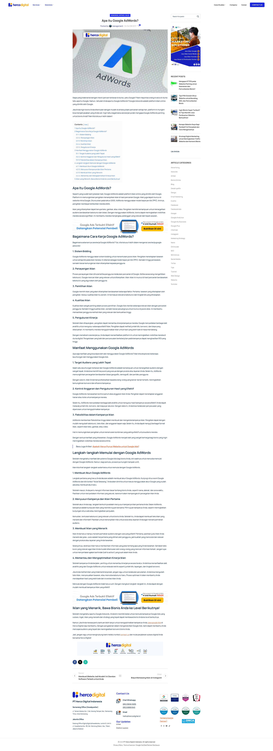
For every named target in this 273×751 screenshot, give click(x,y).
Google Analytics (177, 217)
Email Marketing (177, 197)
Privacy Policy (118, 745)
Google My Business (178, 222)
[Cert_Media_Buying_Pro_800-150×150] (175, 711)
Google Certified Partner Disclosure (148, 745)
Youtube (174, 284)
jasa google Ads (154, 622)
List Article (175, 151)
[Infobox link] (136, 714)
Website (174, 280)
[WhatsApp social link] (85, 662)
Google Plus (175, 226)
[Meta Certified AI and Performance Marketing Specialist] (175, 698)
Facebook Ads (176, 209)
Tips (172, 267)
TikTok (173, 263)
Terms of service (129, 745)
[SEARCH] (198, 16)
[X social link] (80, 662)
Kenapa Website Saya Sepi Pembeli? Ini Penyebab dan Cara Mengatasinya (189, 127)
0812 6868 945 (129, 707)
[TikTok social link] (169, 726)
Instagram (174, 234)
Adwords (114, 15)
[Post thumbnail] (174, 85)
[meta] (186, 698)
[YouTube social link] (166, 726)
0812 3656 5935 (129, 704)
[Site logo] (18, 4)
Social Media (175, 259)
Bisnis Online (176, 180)
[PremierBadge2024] (164, 698)
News (173, 242)
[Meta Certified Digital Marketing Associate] (196, 711)
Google (173, 213)
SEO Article (175, 255)
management (117, 26)
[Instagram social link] (164, 726)
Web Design (175, 276)
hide (85, 125)
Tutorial (174, 271)
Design (173, 192)
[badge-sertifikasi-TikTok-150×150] (196, 698)
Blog (127, 15)
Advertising (175, 167)
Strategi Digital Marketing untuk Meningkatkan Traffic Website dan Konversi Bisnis (189, 139)
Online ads (175, 247)
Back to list (120, 676)
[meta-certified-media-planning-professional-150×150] (164, 711)
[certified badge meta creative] (186, 711)
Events (173, 201)
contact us (124, 634)
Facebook (174, 205)
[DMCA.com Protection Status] (188, 721)
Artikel (122, 15)
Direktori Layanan (122, 728)
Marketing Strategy (178, 238)
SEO (172, 251)
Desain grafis (176, 188)
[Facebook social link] (75, 662)
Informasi (174, 230)
